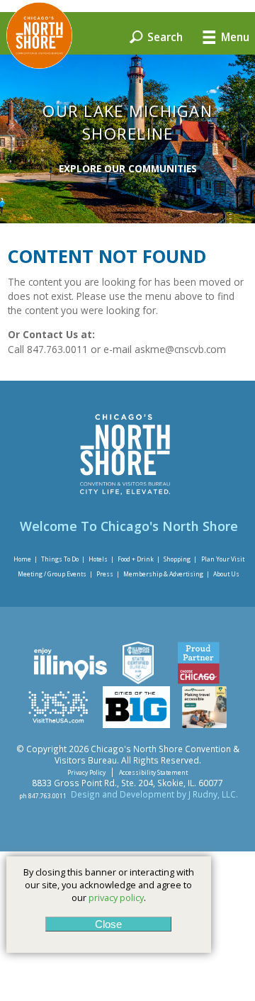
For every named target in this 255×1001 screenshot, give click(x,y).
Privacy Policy (86, 772)
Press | (108, 574)
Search (163, 36)
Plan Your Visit (222, 558)
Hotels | (101, 558)
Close (108, 924)
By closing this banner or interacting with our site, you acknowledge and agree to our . (108, 885)
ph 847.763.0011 (43, 795)
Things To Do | (63, 558)
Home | (25, 558)
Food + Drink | (139, 558)
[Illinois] (69, 680)
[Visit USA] (58, 724)
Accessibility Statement (153, 772)
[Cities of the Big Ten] (136, 724)
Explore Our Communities (128, 168)
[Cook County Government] (137, 680)
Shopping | (180, 558)
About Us (226, 574)
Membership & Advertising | (166, 574)
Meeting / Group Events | (55, 574)
